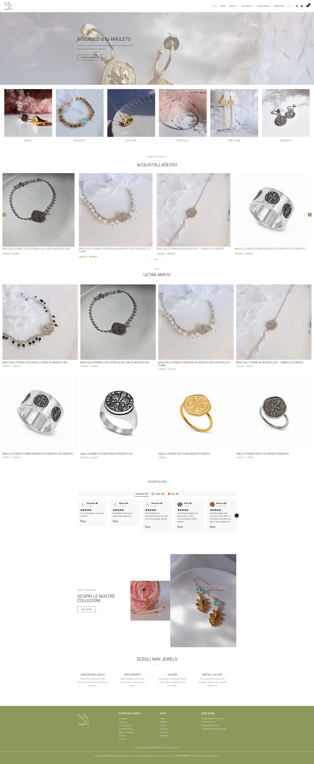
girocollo (182, 140)
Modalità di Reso (154, 747)
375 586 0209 (207, 729)
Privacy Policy (140, 747)
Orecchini (234, 140)
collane (131, 140)
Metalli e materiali (126, 732)
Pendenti (285, 140)
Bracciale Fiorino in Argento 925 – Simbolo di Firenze (114, 248)
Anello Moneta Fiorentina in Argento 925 (262, 248)
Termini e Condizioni (171, 747)
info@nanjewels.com (210, 725)
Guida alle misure (126, 729)
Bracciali (80, 140)
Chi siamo (123, 719)
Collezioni (123, 722)
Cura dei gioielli (125, 725)
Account (122, 739)
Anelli (28, 140)
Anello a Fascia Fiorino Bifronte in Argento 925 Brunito (193, 248)
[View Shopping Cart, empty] (307, 6)
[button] (233, 6)
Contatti (122, 736)
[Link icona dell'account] (302, 6)
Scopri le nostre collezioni (96, 598)
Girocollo (163, 729)
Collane (163, 725)
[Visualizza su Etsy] (82, 504)
